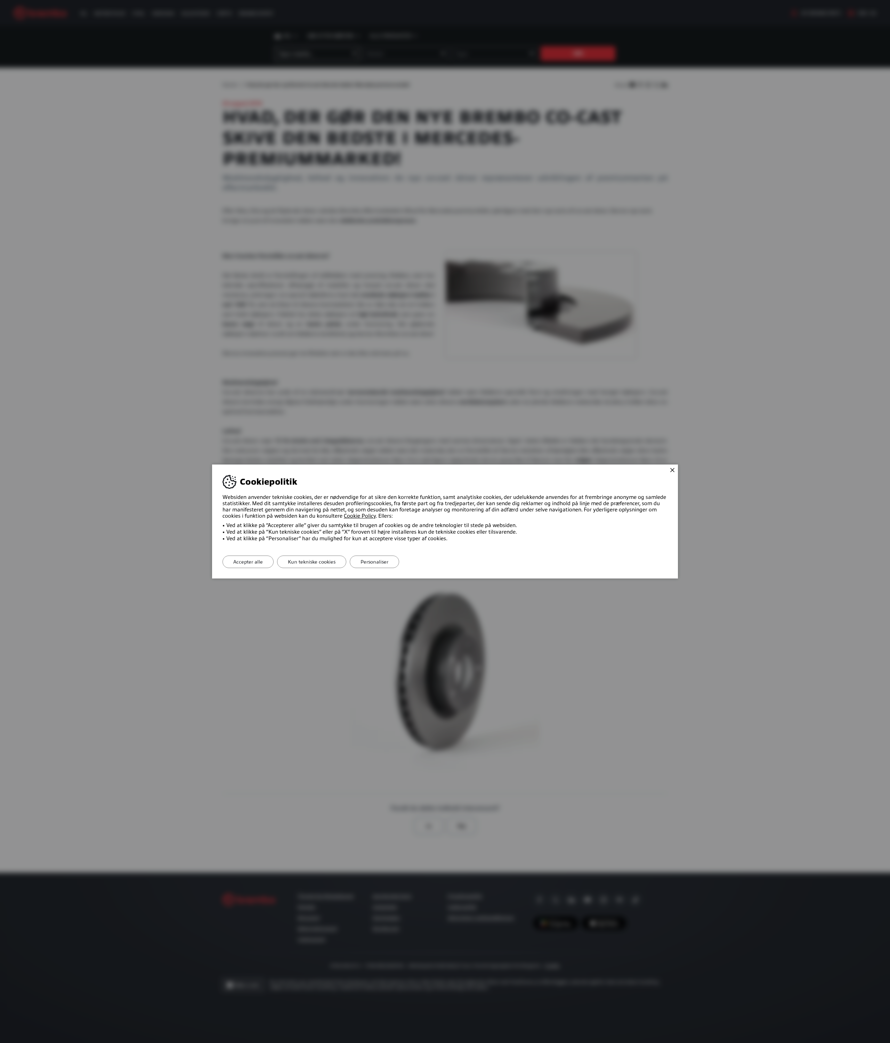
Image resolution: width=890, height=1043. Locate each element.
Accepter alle (248, 562)
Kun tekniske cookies (311, 562)
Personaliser (374, 562)
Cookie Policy (360, 516)
